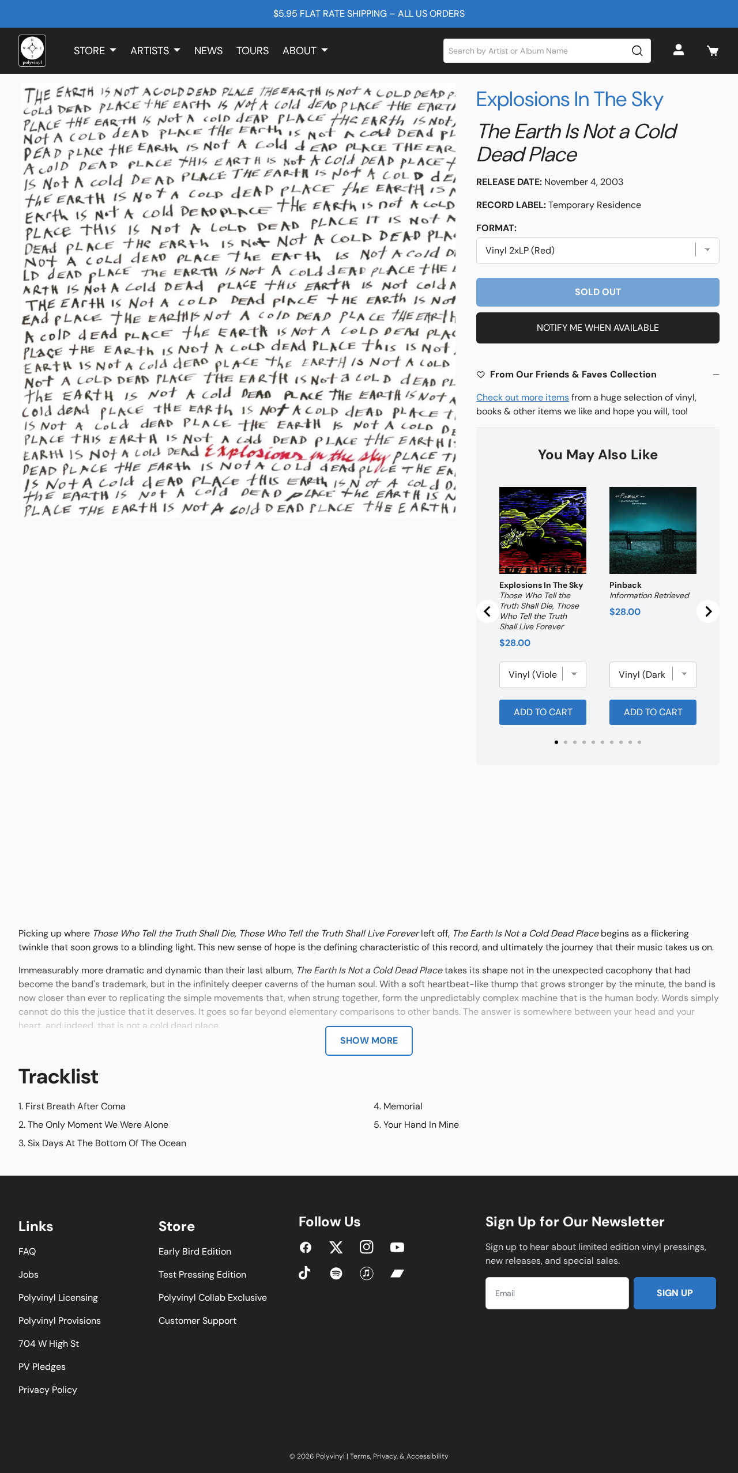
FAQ (27, 1251)
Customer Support (197, 1321)
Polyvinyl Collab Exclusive (213, 1297)
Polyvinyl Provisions (59, 1321)
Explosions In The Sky (570, 98)
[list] (238, 300)
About (300, 51)
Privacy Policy (47, 1390)
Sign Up (675, 1293)
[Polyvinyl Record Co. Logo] (32, 51)
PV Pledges (42, 1367)
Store (89, 51)
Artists (149, 51)
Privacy (385, 1456)
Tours (252, 51)
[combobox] (547, 51)
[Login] (680, 51)
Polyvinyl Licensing (58, 1297)
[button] (712, 51)
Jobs (28, 1274)
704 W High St (48, 1344)
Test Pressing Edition (202, 1274)
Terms (360, 1456)
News (208, 51)
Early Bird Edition (195, 1251)
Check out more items (522, 397)
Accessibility (427, 1456)
